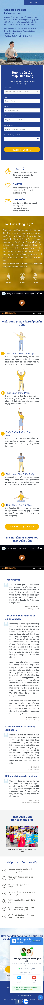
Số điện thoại (8, 125)
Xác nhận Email (9, 116)
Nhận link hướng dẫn (22, 150)
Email (6, 106)
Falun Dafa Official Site (24, 995)
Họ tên (6, 97)
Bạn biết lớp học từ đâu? (12, 135)
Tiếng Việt (33, 3)
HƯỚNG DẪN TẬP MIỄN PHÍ (22, 527)
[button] (42, 840)
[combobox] (22, 92)
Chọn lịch (7, 88)
